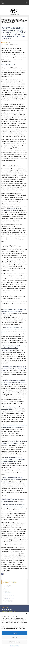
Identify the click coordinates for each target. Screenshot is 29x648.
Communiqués (8, 586)
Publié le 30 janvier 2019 (8, 64)
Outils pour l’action (9, 598)
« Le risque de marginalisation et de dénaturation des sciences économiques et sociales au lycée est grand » (13, 459)
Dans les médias (13, 44)
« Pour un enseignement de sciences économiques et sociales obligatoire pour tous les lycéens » (14, 480)
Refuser (14, 637)
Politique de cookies (14, 645)
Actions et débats (6, 44)
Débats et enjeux (8, 595)
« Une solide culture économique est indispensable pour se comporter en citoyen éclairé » (13, 330)
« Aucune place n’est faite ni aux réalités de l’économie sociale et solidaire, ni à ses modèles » (13, 311)
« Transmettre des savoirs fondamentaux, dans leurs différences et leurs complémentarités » (13, 348)
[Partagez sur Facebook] (2, 574)
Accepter (14, 633)
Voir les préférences (14, 642)
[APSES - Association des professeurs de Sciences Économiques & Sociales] (14, 14)
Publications (7, 592)
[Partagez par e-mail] (3, 574)
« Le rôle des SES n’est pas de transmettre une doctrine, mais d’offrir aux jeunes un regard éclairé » (14, 368)
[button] (26, 613)
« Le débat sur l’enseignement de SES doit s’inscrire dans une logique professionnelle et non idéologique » (13, 382)
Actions (6, 589)
